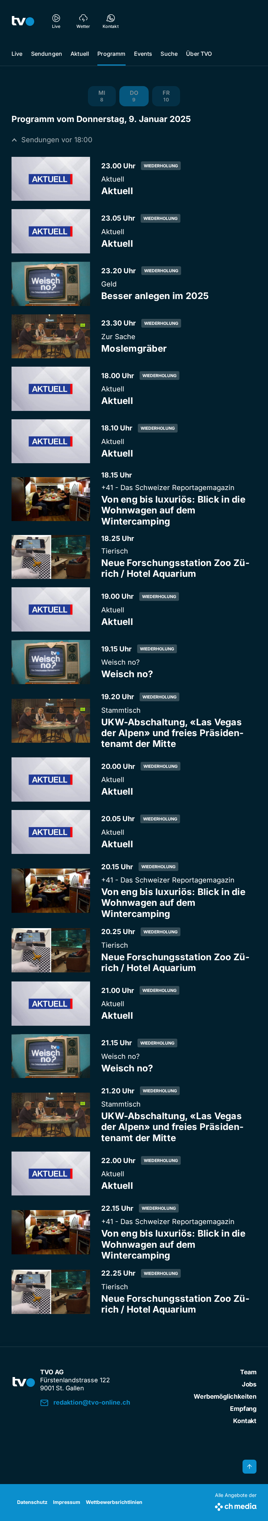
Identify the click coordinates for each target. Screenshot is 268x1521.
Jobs (249, 1384)
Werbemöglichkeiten (225, 1396)
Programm (111, 53)
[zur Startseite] (23, 21)
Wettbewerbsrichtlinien (114, 1502)
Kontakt (244, 1420)
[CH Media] (235, 1505)
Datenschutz (32, 1502)
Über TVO (199, 53)
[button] (102, 96)
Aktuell (79, 53)
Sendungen (46, 53)
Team (248, 1372)
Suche (169, 53)
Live (17, 53)
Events (143, 53)
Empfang (243, 1408)
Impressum (66, 1502)
